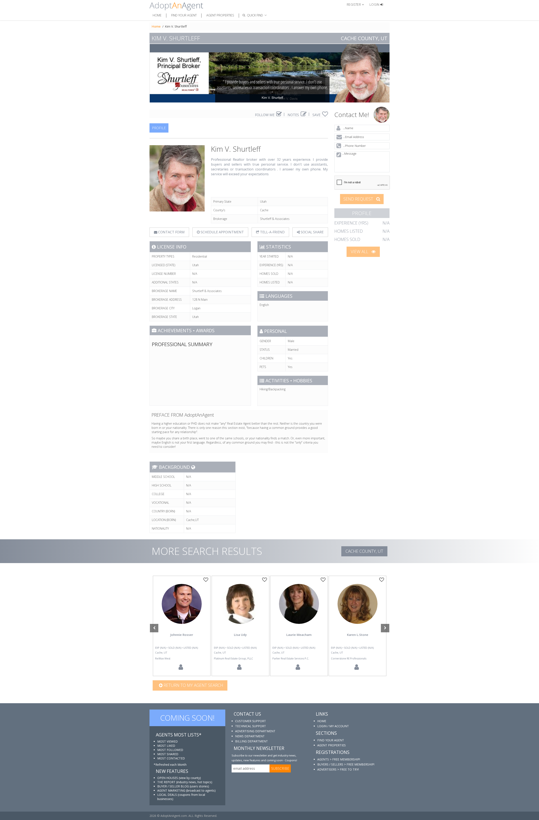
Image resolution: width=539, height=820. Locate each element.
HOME (321, 721)
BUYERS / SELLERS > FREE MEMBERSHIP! (345, 764)
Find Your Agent (184, 15)
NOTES (294, 115)
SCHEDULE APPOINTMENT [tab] (222, 232)
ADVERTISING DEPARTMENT (255, 731)
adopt (181, 607)
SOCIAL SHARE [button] (312, 232)
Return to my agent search (193, 685)
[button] (357, 4)
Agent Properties (220, 15)
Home (157, 15)
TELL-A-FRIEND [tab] (272, 232)
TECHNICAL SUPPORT (250, 726)
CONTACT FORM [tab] (171, 232)
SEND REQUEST (358, 199)
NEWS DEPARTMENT (250, 736)
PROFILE (159, 127)
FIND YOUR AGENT (330, 740)
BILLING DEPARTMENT (251, 741)
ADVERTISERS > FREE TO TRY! (338, 769)
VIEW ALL (360, 251)
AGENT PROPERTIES (331, 745)
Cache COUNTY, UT (364, 551)
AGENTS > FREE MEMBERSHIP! (338, 759)
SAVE (316, 115)
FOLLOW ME (265, 115)
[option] (182, 626)
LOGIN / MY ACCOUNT (333, 726)
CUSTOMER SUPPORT (250, 721)
